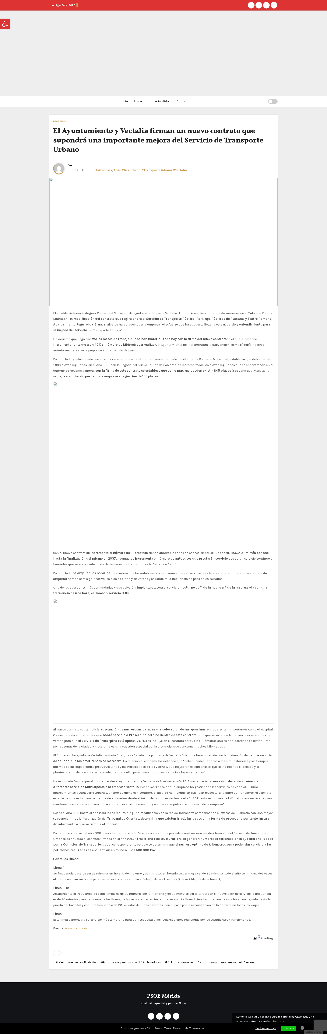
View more (278, 1021)
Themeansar (197, 1028)
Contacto (184, 101)
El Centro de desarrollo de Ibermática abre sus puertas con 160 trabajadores (108, 962)
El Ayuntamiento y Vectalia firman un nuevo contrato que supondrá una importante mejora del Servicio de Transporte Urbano (158, 140)
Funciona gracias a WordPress (142, 1028)
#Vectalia (180, 170)
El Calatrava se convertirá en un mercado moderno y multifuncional (210, 962)
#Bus (117, 170)
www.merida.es (76, 928)
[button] (264, 101)
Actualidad (162, 101)
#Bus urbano (131, 170)
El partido (141, 101)
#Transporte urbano (157, 170)
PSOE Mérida (60, 121)
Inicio (124, 101)
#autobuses (103, 170)
